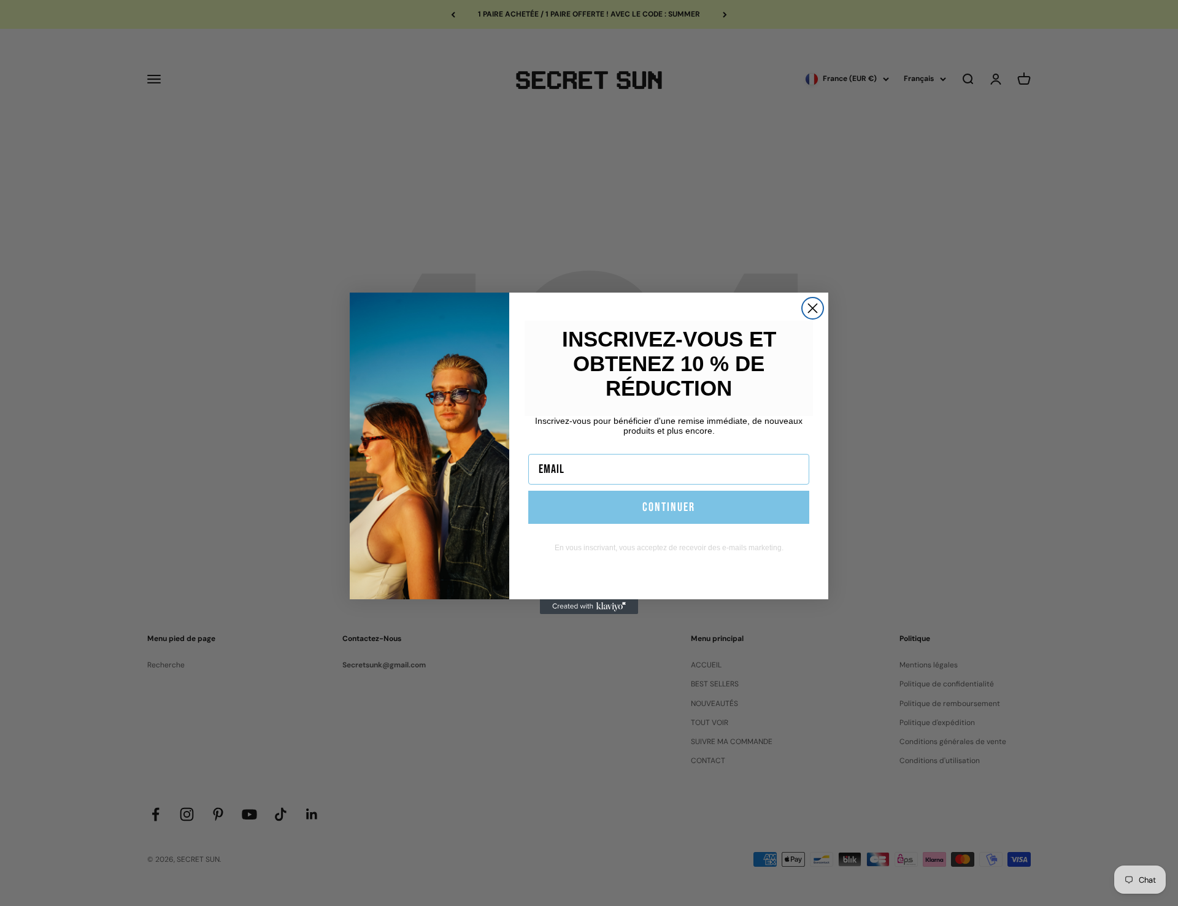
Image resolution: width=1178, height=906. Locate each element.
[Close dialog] (812, 308)
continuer (668, 507)
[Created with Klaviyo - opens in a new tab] (589, 606)
